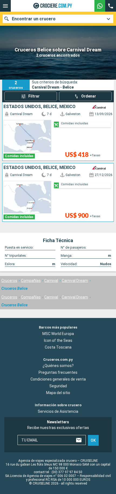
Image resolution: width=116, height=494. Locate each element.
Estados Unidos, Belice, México (40, 107)
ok (93, 440)
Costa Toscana (58, 347)
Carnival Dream (75, 280)
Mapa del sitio (58, 393)
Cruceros (9, 280)
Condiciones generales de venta (58, 379)
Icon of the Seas (58, 340)
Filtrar (34, 96)
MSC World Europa (58, 333)
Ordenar (88, 96)
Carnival (51, 280)
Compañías (31, 280)
